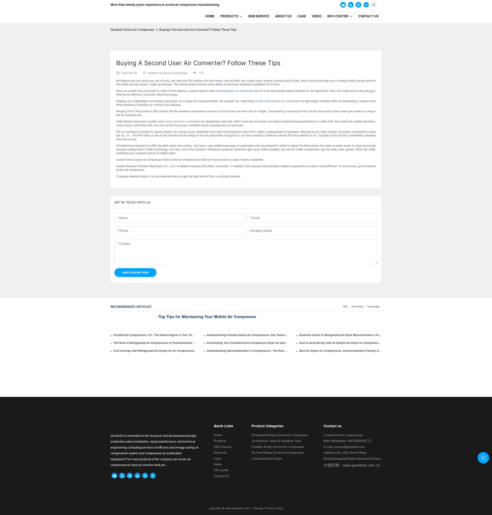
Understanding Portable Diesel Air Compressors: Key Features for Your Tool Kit (247, 335)
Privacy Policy (274, 508)
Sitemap (257, 508)
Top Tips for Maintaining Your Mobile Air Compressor (207, 316)
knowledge (373, 306)
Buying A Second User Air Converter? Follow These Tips (197, 29)
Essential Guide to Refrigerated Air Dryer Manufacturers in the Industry (340, 335)
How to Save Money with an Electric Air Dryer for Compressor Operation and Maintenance (340, 342)
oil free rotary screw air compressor (277, 101)
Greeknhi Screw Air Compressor (132, 29)
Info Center (357, 306)
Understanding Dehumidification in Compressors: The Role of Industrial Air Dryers (247, 350)
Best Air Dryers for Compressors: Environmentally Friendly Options (340, 350)
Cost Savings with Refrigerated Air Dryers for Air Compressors (153, 350)
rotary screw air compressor (183, 121)
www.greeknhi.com (237, 508)
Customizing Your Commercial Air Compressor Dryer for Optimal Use (247, 342)
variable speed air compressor (235, 90)
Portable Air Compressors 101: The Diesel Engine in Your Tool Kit (154, 335)
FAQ (345, 306)
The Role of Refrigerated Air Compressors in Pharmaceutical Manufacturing (154, 342)
